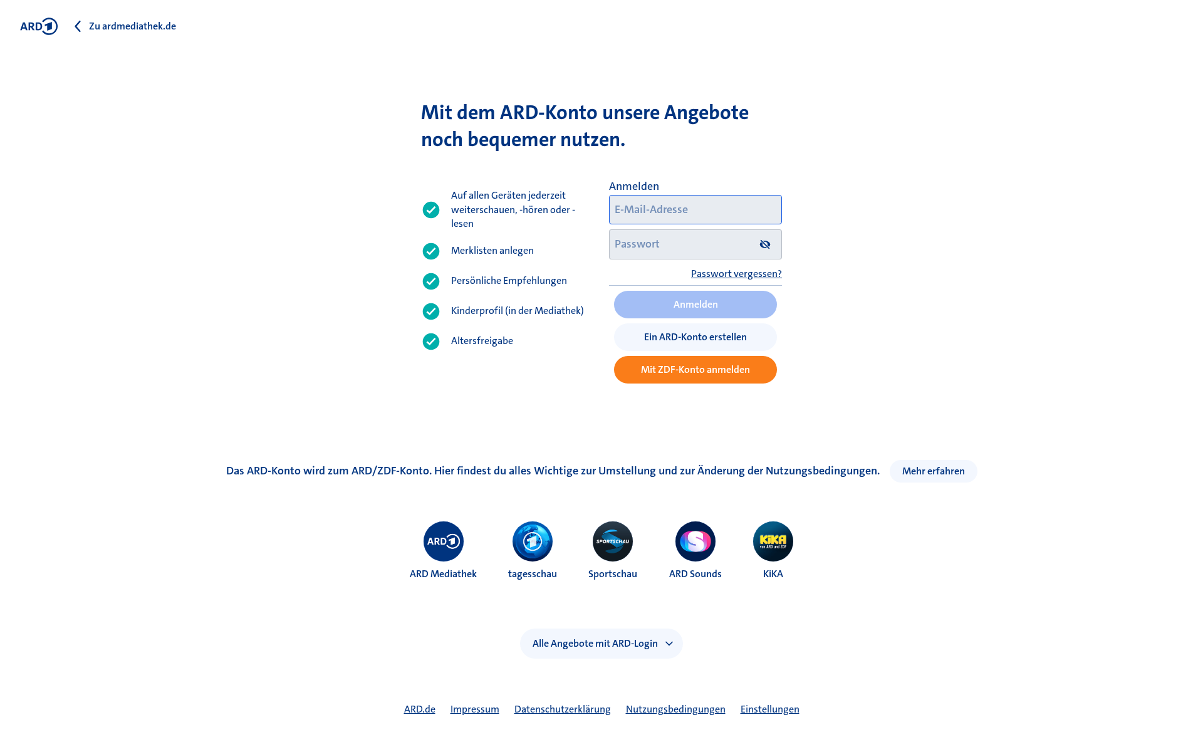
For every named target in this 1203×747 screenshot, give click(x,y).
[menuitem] (444, 541)
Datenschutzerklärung (562, 709)
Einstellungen (770, 709)
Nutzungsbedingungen (676, 709)
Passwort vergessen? (736, 273)
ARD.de (419, 709)
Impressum (474, 709)
